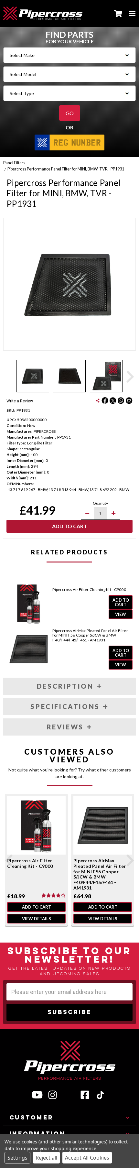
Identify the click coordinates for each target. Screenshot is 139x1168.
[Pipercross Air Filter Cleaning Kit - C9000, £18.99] (36, 825)
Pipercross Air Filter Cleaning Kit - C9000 (89, 589)
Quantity (100, 503)
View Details (36, 918)
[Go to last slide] (9, 860)
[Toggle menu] (132, 13)
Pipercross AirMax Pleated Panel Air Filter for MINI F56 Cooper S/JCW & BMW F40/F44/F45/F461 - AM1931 (90, 635)
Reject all (46, 1157)
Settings (17, 1157)
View (120, 614)
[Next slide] (129, 376)
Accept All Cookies (87, 1157)
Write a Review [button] (19, 401)
